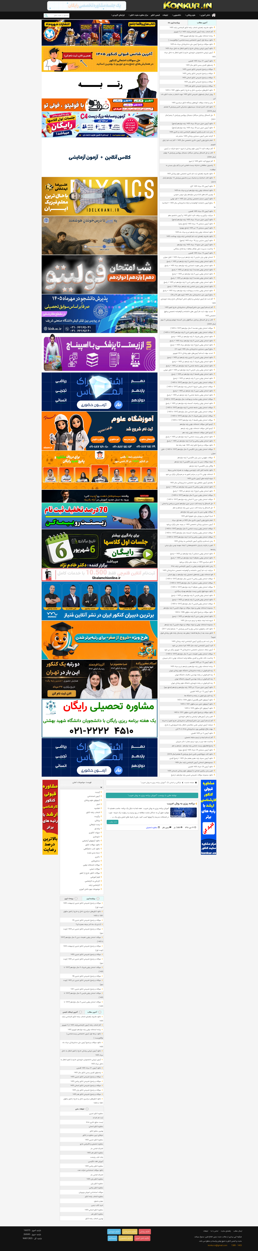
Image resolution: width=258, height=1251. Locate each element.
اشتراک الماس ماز (97, 1148)
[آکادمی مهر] (99, 470)
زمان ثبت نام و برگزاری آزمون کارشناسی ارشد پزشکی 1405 (192, 641)
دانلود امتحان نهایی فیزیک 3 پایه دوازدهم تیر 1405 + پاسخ (192, 336)
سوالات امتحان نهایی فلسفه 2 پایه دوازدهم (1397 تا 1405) (192, 420)
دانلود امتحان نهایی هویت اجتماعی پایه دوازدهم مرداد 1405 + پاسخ (189, 265)
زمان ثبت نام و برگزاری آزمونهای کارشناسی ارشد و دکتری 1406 (191, 132)
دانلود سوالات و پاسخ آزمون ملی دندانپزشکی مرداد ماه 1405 (191, 44)
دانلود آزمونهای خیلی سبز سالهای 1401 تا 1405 (196, 704)
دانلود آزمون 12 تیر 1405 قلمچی (201, 691)
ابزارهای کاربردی (118, 15)
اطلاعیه (97, 808)
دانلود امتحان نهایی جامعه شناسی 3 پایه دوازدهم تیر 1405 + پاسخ (189, 365)
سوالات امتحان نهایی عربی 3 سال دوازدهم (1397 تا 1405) (192, 495)
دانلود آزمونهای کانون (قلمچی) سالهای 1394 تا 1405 (195, 699)
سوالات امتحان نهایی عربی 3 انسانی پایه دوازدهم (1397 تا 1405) (190, 499)
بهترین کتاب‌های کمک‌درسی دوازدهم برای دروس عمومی (193, 194)
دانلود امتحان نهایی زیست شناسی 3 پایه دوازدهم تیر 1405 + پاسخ (189, 436)
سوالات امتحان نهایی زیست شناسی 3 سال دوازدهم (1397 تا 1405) (189, 528)
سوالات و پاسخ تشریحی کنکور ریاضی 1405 (197, 73)
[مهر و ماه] (99, 33)
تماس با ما (214, 1231)
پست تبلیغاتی (94, 824)
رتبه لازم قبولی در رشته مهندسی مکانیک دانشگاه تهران (194, 674)
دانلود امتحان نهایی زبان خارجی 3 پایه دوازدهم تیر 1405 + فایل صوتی (188, 370)
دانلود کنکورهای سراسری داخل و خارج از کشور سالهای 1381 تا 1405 (189, 90)
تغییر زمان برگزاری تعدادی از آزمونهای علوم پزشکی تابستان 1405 (190, 770)
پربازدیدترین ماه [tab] (174, 22)
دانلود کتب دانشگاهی (92, 848)
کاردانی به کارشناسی (92, 881)
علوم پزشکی (190, 15)
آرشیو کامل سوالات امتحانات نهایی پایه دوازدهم (196, 424)
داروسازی (96, 836)
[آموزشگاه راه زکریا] (99, 496)
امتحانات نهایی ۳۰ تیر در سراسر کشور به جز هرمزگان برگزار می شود (189, 474)
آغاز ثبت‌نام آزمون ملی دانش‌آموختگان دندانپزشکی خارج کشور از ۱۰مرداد (187, 720)
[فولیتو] (99, 104)
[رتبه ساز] (99, 85)
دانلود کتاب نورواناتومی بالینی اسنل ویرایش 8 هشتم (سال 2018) (190, 754)
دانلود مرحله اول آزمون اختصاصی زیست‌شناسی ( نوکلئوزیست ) (190, 40)
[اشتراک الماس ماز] (99, 391)
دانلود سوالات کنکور (92, 844)
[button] (101, 787)
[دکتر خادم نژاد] (99, 548)
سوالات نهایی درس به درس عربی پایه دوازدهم (197, 512)
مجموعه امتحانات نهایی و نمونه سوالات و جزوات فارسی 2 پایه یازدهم (188, 624)
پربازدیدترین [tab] (91, 898)
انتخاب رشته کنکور (93, 812)
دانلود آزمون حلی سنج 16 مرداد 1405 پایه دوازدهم (195, 244)
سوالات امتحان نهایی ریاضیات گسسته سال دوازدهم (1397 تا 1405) (189, 532)
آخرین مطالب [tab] (202, 22)
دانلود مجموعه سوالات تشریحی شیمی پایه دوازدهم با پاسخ (192, 775)
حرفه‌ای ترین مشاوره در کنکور (93, 1135)
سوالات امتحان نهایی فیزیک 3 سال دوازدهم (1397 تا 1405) (192, 415)
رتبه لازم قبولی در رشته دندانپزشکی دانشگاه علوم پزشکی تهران (191, 670)
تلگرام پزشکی (145, 1231)
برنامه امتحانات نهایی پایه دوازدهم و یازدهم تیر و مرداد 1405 (191, 666)
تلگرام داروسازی (114, 1231)
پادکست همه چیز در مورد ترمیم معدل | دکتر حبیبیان (194, 741)
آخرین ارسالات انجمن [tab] (70, 1012)
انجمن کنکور (155, 15)
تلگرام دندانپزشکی (129, 1231)
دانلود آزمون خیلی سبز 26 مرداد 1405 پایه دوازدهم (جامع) (192, 123)
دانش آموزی (205, 15)
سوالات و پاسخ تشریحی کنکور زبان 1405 (198, 81)
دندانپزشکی (95, 860)
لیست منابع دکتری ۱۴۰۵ (94, 1122)
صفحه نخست (189, 782)
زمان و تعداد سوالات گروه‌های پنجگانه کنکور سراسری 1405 (192, 102)
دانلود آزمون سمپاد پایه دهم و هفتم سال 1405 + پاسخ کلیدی (191, 758)
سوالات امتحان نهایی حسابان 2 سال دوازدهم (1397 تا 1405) (191, 583)
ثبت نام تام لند (98, 1117)
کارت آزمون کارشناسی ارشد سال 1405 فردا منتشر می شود (192, 645)
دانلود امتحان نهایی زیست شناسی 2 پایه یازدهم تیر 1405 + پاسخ (190, 261)
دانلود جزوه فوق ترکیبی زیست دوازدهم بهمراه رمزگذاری (194, 591)
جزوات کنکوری (94, 832)
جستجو (46, 15)
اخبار (98, 804)
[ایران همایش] (99, 718)
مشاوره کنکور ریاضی (96, 1187)
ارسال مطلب (237, 1231)
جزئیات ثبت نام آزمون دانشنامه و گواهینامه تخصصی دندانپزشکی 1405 (187, 570)
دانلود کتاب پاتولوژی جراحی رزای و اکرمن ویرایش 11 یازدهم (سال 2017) (187, 628)
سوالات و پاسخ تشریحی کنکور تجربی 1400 (85, 954)
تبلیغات (165, 15)
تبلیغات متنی (80, 1109)
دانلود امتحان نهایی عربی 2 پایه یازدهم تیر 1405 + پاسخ (193, 390)
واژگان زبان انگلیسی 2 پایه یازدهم (201, 466)
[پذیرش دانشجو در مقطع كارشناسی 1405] (99, 313)
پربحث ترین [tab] (69, 898)
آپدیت (97, 792)
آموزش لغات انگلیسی (95, 1161)
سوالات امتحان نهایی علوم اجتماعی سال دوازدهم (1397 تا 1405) (190, 411)
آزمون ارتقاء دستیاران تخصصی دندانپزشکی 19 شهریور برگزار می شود (188, 649)
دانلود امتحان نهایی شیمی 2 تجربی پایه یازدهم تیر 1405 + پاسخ (190, 357)
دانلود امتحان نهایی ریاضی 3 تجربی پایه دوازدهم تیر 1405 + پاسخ (189, 486)
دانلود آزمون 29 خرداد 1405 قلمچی (200, 766)
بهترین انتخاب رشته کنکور (94, 1218)
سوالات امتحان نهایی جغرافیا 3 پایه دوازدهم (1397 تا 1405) (192, 587)
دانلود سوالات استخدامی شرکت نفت (90, 1170)
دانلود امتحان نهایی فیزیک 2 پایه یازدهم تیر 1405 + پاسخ (192, 361)
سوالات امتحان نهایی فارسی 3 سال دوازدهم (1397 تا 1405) (192, 603)
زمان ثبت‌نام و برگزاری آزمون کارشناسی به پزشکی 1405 (193, 541)
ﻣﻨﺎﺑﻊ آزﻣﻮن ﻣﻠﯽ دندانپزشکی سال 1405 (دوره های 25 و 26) (192, 294)
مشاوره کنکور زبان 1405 (94, 1179)
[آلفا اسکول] (99, 157)
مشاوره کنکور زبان (97, 1183)
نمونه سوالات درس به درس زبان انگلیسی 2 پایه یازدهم (193, 461)
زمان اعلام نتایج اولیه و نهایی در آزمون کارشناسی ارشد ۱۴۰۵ (192, 566)
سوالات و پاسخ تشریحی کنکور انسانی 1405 (197, 77)
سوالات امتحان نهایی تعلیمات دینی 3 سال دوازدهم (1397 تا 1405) (189, 654)
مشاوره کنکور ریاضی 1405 (94, 1166)
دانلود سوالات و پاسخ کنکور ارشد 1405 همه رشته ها (194, 445)
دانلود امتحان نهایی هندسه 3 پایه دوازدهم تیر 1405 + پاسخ (192, 278)
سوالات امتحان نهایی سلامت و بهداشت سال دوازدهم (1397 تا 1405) (188, 399)
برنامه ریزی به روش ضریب (181, 803)
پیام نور (97, 828)
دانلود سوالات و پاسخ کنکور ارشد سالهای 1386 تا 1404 (194, 612)
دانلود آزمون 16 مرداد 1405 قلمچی (200, 253)
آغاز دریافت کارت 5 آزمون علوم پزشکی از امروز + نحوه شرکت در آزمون (188, 148)
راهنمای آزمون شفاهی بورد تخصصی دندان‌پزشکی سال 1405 (191, 482)
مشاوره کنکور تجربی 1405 (94, 1139)
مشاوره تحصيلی (151, 827)
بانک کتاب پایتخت (96, 1157)
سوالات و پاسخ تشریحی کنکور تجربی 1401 (85, 989)
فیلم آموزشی (95, 877)
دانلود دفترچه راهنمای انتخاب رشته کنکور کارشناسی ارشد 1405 (191, 27)
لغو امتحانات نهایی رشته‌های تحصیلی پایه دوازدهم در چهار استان (190, 574)
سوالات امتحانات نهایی (91, 864)
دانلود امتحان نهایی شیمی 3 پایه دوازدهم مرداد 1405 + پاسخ (191, 340)
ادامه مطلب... (112, 822)
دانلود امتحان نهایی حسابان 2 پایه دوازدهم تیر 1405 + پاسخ (191, 553)
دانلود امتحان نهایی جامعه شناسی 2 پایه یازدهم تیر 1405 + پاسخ (190, 395)
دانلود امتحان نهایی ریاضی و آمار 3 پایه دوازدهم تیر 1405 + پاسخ (190, 441)
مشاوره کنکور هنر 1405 (95, 1152)
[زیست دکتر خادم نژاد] (99, 124)
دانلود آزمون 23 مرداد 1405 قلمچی (200, 211)
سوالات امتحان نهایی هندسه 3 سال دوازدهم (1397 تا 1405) (191, 328)
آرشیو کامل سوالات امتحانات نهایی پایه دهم (197, 432)
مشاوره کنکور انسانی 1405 (94, 1209)
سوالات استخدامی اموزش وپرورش (91, 1192)
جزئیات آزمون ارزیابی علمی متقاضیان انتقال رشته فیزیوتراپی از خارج (189, 724)
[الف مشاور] (99, 640)
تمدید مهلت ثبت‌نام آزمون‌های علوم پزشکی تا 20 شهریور (193, 353)
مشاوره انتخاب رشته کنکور (94, 1196)
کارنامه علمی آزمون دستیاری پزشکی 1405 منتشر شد (194, 136)
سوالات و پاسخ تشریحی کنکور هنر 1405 (198, 86)
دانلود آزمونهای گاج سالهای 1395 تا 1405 (198, 708)
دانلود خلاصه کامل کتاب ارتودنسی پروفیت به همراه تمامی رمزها (190, 470)
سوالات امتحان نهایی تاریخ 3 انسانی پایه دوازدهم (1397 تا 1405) (190, 386)
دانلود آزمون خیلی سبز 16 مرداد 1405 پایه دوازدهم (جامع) (192, 219)
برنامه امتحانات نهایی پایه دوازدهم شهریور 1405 (196, 35)
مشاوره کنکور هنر (97, 1214)
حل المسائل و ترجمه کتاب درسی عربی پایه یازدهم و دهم (193, 507)
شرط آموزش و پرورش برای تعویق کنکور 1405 (197, 516)
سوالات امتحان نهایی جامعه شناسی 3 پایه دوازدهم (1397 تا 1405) (189, 407)
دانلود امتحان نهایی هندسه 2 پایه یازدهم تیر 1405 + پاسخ (192, 269)
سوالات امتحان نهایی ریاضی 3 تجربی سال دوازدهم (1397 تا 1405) (189, 578)
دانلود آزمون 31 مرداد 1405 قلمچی (200, 61)
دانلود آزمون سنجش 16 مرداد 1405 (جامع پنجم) (195, 223)
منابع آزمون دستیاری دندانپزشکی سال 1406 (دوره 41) (194, 349)
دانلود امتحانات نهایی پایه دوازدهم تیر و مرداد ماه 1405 (193, 190)
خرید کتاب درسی (97, 1205)
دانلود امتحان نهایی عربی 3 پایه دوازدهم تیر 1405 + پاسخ (192, 274)
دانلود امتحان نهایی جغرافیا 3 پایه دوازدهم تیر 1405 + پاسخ (192, 557)
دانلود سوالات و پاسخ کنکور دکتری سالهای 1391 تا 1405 (193, 712)
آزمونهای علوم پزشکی (92, 800)
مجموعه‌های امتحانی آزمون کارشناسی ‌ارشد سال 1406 (194, 762)
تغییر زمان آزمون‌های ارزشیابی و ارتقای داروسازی (196, 716)
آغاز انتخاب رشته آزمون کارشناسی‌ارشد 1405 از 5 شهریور (193, 31)
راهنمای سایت (226, 1231)
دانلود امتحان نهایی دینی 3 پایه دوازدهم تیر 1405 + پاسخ (192, 616)
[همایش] (99, 679)
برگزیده (97, 816)
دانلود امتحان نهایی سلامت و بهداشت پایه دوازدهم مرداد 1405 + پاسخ (188, 290)
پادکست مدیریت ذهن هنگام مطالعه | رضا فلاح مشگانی (193, 248)
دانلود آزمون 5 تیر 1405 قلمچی (202, 733)
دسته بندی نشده (93, 852)
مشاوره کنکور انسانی (96, 1126)
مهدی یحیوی (98, 1201)
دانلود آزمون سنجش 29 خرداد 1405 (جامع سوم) (195, 750)
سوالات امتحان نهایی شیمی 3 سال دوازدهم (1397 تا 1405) (192, 382)
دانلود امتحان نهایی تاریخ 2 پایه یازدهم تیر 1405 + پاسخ (193, 491)
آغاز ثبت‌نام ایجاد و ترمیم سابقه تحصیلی (199, 737)
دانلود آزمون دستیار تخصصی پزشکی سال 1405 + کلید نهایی (192, 198)
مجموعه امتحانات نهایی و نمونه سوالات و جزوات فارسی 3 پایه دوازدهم (188, 608)
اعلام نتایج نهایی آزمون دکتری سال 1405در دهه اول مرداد (192, 520)
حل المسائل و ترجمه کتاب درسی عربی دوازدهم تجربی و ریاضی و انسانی (187, 503)
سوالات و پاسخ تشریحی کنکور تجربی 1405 (197, 69)
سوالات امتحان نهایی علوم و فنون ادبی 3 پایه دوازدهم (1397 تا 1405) (188, 332)
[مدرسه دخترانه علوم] (99, 431)
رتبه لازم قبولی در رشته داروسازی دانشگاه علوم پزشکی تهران (192, 683)
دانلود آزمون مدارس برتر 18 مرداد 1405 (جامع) (196, 240)
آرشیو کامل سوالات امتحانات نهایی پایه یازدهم (197, 428)
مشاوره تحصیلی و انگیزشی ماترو (91, 1144)
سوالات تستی (95, 868)
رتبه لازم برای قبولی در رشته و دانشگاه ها (198, 695)
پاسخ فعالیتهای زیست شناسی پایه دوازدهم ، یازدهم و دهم (192, 745)
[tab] (82, 787)
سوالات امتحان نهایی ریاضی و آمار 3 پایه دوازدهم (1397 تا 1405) (190, 537)
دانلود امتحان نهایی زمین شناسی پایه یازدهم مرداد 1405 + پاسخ (190, 286)
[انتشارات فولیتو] (99, 274)
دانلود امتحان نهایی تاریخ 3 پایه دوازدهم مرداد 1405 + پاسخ (191, 344)
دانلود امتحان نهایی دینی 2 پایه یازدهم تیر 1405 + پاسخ (193, 378)
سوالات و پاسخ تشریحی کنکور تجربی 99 (86, 920)
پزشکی (97, 820)
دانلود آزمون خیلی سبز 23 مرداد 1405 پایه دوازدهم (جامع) (192, 127)
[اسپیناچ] (99, 352)
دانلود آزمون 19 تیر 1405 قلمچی (201, 662)
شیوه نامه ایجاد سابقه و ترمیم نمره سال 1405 (196, 620)
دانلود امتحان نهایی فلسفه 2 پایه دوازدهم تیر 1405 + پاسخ (192, 374)
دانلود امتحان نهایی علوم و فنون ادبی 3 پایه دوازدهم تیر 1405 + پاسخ (188, 282)
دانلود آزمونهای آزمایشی (91, 840)
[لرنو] (99, 235)
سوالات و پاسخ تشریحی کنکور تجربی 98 (86, 976)
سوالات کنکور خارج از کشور (90, 873)
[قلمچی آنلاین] (99, 574)
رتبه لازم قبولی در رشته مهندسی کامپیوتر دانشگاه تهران (194, 679)
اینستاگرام (112, 1238)
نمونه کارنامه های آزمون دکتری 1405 (200, 478)
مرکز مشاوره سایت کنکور (139, 15)
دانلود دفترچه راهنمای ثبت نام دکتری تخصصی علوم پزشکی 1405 (190, 173)
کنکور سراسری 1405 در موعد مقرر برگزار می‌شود (196, 562)
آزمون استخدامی (93, 796)
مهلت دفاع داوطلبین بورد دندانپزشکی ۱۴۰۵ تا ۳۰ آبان (194, 729)
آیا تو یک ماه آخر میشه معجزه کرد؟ (88, 924)
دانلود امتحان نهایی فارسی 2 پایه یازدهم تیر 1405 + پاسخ (192, 599)
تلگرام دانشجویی (126, 1238)
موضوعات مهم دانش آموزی (89, 889)
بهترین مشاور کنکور (96, 1131)
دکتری (97, 856)
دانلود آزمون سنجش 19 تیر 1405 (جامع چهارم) (196, 228)
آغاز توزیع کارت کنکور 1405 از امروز (201, 161)
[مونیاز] (99, 601)
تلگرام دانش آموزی (142, 1238)
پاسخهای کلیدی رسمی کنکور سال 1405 (199, 65)
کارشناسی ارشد (94, 885)
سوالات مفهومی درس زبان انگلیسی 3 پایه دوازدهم (195, 457)
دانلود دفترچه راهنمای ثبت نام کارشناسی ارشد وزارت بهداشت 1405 (189, 236)
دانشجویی (177, 15)
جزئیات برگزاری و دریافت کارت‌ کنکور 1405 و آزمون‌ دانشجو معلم (190, 215)
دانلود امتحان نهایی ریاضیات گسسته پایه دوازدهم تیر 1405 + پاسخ (189, 403)
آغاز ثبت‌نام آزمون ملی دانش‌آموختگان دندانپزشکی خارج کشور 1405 (189, 307)
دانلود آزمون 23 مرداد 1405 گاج (201, 186)
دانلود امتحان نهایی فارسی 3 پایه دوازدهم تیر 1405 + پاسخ (192, 595)
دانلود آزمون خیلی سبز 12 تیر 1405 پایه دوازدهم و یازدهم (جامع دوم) (188, 687)
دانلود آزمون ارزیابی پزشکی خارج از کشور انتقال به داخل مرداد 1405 (189, 48)
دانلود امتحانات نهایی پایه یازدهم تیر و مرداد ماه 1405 (194, 232)
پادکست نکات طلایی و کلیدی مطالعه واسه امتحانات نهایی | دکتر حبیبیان (187, 658)
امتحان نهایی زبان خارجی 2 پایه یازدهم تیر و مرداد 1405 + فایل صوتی (188, 257)
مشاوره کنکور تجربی (96, 1113)
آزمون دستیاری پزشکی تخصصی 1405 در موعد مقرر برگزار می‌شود (189, 524)
